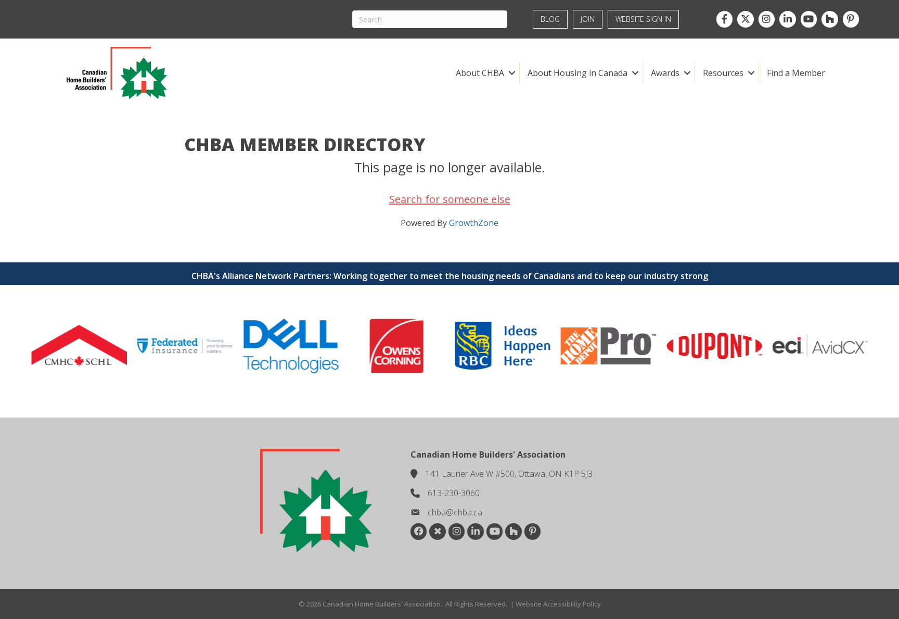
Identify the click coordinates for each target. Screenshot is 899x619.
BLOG (550, 19)
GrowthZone (473, 223)
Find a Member (796, 73)
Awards (665, 73)
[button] (511, 73)
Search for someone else (449, 199)
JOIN (588, 19)
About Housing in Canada (577, 73)
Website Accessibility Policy (558, 604)
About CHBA (480, 73)
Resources (723, 73)
